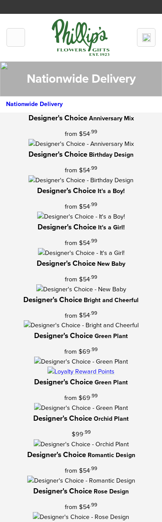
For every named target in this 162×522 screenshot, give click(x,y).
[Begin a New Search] (146, 37)
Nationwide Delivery (34, 104)
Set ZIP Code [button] (102, 5)
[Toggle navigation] (15, 37)
